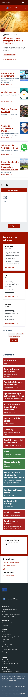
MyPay (4, 611)
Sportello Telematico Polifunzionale (11, 614)
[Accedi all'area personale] (23, 2)
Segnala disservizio (7, 634)
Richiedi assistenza (7, 632)
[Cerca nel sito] (25, 8)
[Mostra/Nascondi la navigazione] (2, 8)
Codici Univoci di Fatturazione (9, 616)
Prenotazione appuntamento (9, 609)
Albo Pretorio (5, 625)
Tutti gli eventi (14, 226)
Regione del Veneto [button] (6, 2)
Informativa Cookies (7, 644)
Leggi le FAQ (5, 639)
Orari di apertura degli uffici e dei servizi (12, 637)
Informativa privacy (7, 642)
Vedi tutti (14, 340)
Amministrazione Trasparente (9, 623)
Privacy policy (12, 680)
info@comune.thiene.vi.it (12, 671)
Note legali (5, 652)
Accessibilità (5, 647)
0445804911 (7, 669)
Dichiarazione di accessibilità (9, 649)
